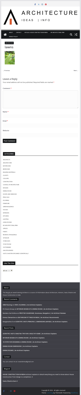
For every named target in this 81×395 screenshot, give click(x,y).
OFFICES (5, 228)
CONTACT (18, 32)
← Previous (6, 70)
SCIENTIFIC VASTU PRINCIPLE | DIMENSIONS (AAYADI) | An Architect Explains (41, 322)
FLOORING (6, 200)
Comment (7, 88)
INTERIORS (6, 213)
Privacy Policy (13, 36)
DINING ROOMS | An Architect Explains (16, 350)
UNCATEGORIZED (8, 250)
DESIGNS (5, 188)
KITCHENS (6, 216)
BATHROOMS (7, 166)
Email (5, 121)
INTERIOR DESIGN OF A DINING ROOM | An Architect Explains (37, 309)
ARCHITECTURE (9, 43)
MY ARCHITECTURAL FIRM (57, 32)
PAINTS (5, 231)
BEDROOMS (6, 169)
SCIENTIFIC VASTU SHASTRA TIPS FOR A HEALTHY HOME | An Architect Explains (30, 334)
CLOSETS (5, 175)
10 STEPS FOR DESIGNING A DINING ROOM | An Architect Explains (25, 342)
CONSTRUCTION (7, 181)
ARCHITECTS (6, 160)
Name (5, 112)
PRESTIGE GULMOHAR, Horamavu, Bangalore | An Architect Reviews (42, 313)
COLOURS (6, 178)
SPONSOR (6, 238)
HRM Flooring (7, 305)
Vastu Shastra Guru (9, 381)
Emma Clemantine (9, 317)
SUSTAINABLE (7, 247)
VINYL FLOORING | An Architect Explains (28, 305)
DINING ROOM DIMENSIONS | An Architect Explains (20, 346)
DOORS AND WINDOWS (10, 194)
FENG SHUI (6, 197)
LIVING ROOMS (7, 222)
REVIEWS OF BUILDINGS (10, 235)
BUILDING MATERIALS (9, 172)
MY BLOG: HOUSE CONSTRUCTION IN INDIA (36, 32)
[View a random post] (75, 34)
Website (6, 130)
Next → (76, 70)
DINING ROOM (7, 191)
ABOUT (11, 32)
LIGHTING (6, 219)
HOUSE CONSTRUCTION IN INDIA (14, 374)
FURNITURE (6, 203)
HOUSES (5, 210)
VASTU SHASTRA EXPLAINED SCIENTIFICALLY (16, 253)
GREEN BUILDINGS (8, 206)
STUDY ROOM (7, 244)
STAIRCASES (6, 241)
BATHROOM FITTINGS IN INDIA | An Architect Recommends (38, 317)
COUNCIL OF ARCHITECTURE (11, 185)
